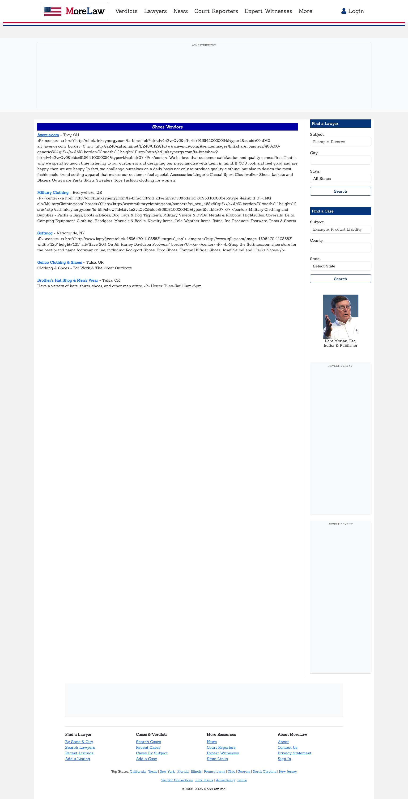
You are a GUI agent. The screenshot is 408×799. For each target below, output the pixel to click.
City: (314, 152)
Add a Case (146, 758)
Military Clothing (53, 192)
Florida (183, 771)
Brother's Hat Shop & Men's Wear (67, 280)
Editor (242, 780)
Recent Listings (79, 753)
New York (167, 771)
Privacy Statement (294, 753)
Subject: (317, 134)
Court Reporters (221, 747)
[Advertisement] (204, 82)
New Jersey (288, 771)
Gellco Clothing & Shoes (59, 262)
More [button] (305, 10)
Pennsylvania (214, 771)
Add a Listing (77, 758)
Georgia (244, 771)
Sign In (284, 758)
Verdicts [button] (126, 10)
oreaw (85, 11)
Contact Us (288, 747)
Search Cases (148, 741)
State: (315, 171)
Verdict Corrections (177, 780)
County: (316, 240)
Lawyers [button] (155, 10)
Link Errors (204, 780)
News (212, 741)
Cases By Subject (152, 753)
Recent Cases (148, 747)
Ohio (231, 771)
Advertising (225, 780)
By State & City (79, 741)
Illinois (196, 771)
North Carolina (264, 771)
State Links (217, 758)
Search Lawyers (80, 747)
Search (340, 191)
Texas (152, 771)
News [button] (180, 10)
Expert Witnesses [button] (268, 10)
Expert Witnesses (223, 753)
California (138, 771)
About (283, 741)
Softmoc (45, 233)
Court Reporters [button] (216, 10)
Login (355, 10)
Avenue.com (48, 134)
